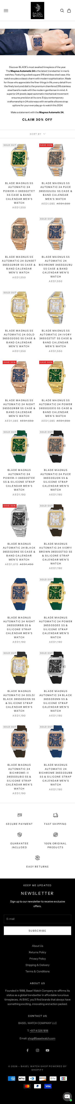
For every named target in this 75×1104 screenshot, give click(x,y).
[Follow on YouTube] (47, 1050)
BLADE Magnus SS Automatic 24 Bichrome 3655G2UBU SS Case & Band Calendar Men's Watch (56, 266)
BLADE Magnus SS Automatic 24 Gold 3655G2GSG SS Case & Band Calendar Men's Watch (19, 338)
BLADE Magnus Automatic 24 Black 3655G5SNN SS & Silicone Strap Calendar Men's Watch (55, 701)
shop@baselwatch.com (41, 1038)
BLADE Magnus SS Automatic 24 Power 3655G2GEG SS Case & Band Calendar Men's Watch (56, 408)
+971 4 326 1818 (39, 1030)
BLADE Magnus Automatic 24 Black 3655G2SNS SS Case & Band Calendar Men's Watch (19, 551)
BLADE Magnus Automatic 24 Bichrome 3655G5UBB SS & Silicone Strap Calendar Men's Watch (56, 774)
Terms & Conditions (37, 971)
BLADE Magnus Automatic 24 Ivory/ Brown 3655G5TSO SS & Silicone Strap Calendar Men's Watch (55, 553)
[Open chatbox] (67, 1096)
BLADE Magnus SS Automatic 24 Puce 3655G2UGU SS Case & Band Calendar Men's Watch (55, 191)
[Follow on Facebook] (27, 1050)
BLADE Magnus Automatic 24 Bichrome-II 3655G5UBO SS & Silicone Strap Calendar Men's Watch (19, 776)
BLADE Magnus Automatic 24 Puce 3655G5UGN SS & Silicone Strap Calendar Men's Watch (55, 480)
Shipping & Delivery (37, 965)
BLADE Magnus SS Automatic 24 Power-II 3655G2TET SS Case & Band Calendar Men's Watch (19, 193)
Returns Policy (37, 952)
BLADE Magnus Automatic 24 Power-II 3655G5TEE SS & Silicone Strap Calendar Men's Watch (19, 480)
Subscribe (37, 930)
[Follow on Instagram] (37, 1050)
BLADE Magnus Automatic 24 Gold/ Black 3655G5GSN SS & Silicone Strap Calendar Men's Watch (19, 701)
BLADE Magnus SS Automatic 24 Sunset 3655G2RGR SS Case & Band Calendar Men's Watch (19, 264)
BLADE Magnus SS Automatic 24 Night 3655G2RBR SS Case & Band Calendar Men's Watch (19, 408)
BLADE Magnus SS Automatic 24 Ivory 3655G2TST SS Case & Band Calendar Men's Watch (55, 338)
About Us (37, 946)
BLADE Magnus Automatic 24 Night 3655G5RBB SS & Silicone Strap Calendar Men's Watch (19, 627)
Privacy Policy (37, 958)
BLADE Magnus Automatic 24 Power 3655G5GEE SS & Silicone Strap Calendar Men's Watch (56, 627)
